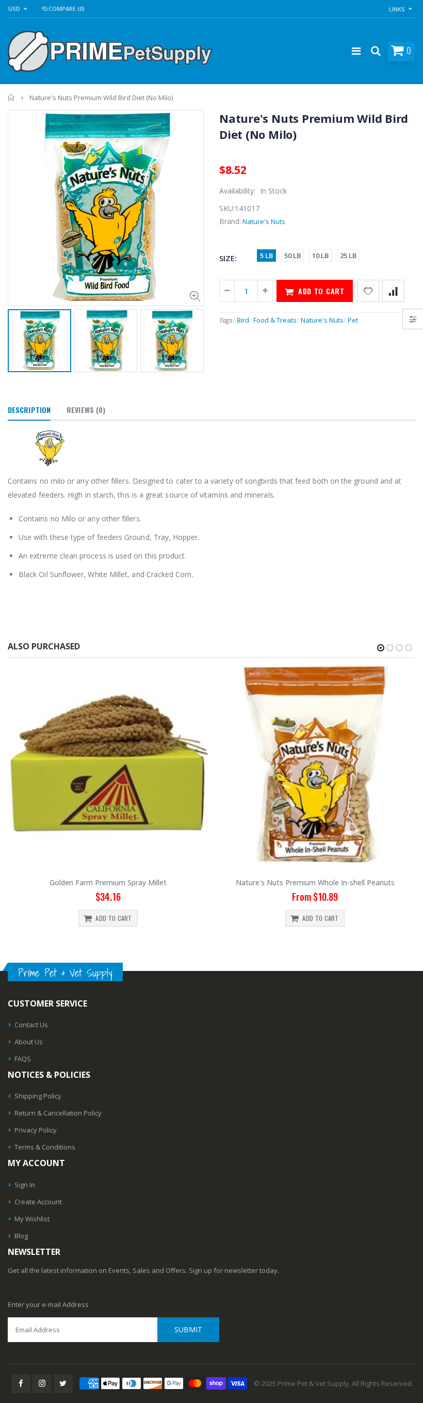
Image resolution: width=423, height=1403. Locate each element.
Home (11, 97)
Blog (21, 1235)
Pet (353, 320)
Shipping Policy (37, 1096)
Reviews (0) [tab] (86, 409)
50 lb (292, 255)
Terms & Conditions (44, 1147)
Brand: (230, 221)
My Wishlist (32, 1218)
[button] (380, 648)
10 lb (320, 255)
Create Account (38, 1201)
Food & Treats (275, 320)
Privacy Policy (35, 1130)
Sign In (24, 1184)
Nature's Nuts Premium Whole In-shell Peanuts (315, 882)
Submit (188, 1329)
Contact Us (31, 1024)
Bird (243, 320)
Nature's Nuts (263, 221)
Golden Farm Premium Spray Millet (108, 882)
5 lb (266, 255)
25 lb (348, 255)
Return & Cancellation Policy (58, 1113)
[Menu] (356, 51)
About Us (28, 1041)
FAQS (22, 1058)
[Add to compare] (393, 291)
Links (397, 9)
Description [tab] (29, 409)
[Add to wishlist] (368, 291)
